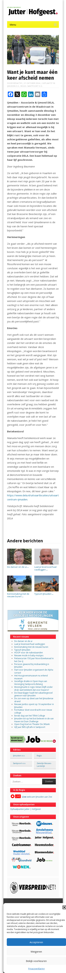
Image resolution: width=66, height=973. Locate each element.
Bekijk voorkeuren (36, 961)
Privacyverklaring (36, 968)
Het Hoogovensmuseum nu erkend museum (31, 677)
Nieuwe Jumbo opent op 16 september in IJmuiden (34, 706)
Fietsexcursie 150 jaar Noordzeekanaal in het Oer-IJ (34, 660)
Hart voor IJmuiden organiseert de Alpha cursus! (33, 671)
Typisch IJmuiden (44, 593)
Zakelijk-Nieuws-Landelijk (44, 764)
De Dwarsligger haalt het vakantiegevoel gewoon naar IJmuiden (33, 694)
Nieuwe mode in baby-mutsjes (28, 655)
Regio (23, 86)
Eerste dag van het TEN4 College (29, 715)
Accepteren (36, 942)
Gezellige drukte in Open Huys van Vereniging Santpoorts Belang (30, 683)
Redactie (17, 83)
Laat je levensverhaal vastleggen (45, 568)
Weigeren (36, 951)
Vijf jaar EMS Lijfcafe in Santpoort (29, 727)
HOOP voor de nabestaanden (28, 652)
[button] (64, 907)
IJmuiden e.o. (13, 86)
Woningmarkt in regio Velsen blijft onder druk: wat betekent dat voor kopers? (33, 688)
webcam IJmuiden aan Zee (37, 796)
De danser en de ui (18, 566)
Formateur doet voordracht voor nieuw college (33, 711)
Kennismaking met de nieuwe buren (18, 595)
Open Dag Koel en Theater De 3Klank (32, 724)
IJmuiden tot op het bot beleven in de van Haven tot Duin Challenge (34, 720)
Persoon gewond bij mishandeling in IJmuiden (31, 666)
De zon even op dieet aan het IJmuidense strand (33, 700)
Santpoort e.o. (35, 86)
